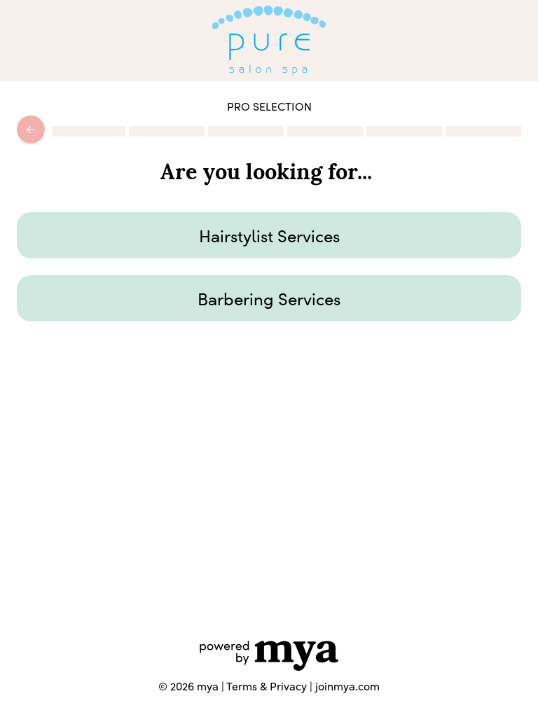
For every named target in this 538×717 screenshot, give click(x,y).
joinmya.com (347, 685)
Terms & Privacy (266, 685)
